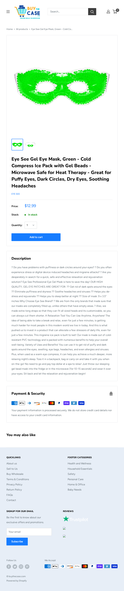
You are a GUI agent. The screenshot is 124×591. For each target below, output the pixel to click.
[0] (115, 12)
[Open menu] (8, 11)
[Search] (92, 11)
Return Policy (14, 489)
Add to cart (36, 237)
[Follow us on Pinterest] (27, 566)
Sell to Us (11, 468)
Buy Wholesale (14, 473)
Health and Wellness (79, 463)
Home (9, 29)
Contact (11, 500)
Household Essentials (80, 468)
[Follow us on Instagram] (21, 566)
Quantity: (17, 225)
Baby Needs (74, 489)
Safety (71, 473)
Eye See (15, 194)
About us (11, 463)
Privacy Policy (14, 484)
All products (22, 29)
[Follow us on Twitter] (15, 566)
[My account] (108, 11)
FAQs (9, 494)
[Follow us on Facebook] (8, 566)
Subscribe (17, 541)
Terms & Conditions (17, 479)
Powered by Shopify (16, 580)
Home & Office (76, 484)
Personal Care (75, 479)
